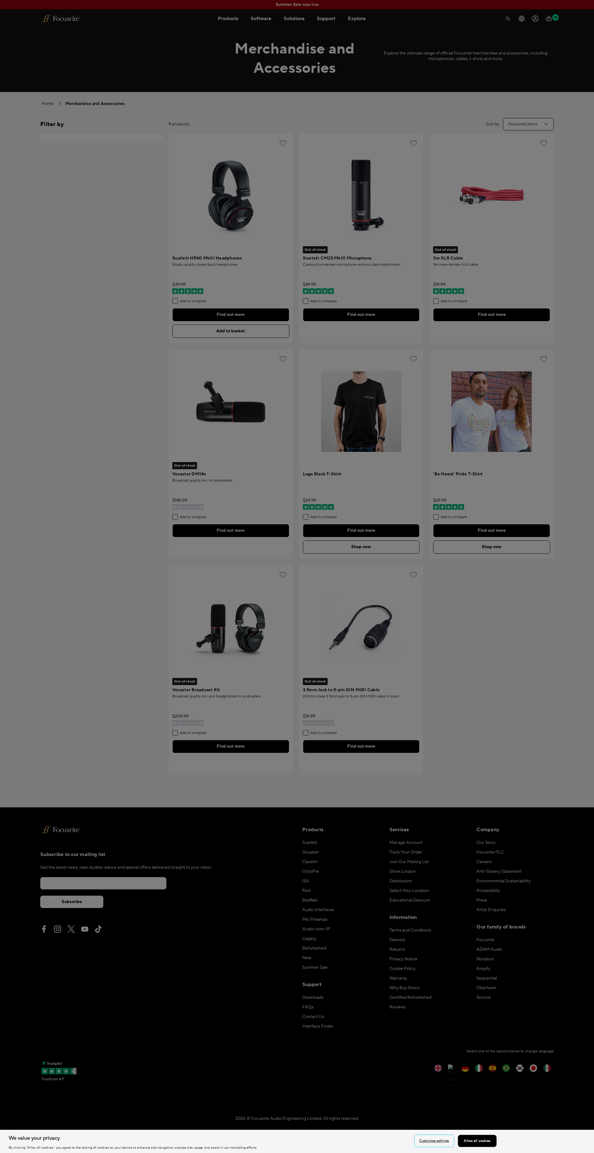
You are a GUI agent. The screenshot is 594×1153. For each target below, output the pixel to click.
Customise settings (434, 1140)
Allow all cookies (477, 1140)
